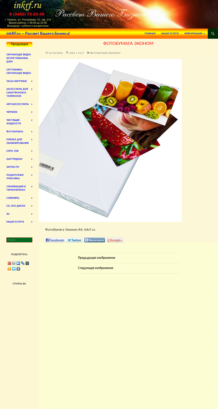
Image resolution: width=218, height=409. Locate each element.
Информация (193, 33)
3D (7, 214)
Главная (150, 33)
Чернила (11, 112)
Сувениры (12, 198)
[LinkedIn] (18, 263)
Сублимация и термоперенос (16, 188)
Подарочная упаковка (14, 177)
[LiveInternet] (14, 263)
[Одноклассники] (9, 269)
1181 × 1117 (76, 53)
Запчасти (12, 167)
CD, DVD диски (15, 206)
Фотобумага (14, 131)
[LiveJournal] (23, 263)
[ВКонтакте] (18, 269)
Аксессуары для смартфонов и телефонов (17, 92)
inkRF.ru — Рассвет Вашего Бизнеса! (38, 34)
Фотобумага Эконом (105, 53)
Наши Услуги (170, 33)
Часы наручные (16, 81)
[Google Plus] (9, 263)
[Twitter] (14, 269)
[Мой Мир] (27, 263)
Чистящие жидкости (13, 122)
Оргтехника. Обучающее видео (18, 71)
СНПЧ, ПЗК (12, 151)
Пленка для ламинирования (17, 141)
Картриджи (14, 159)
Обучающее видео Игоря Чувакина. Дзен (18, 58)
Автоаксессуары (17, 104)
